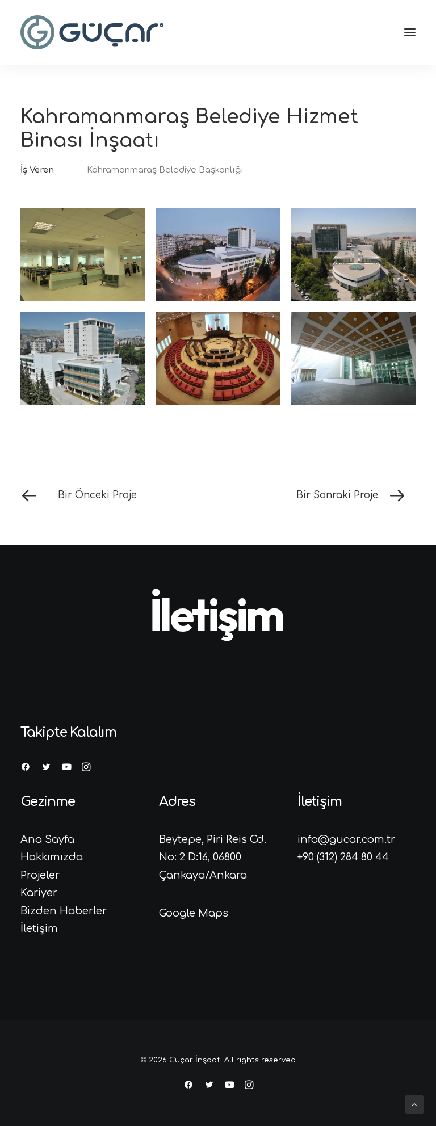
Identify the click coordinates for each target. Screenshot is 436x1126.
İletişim (39, 928)
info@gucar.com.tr (346, 839)
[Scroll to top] (414, 1104)
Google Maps (193, 913)
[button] (410, 32)
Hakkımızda (51, 857)
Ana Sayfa (47, 839)
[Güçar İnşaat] (92, 32)
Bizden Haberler (63, 911)
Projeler (40, 875)
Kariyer (38, 892)
